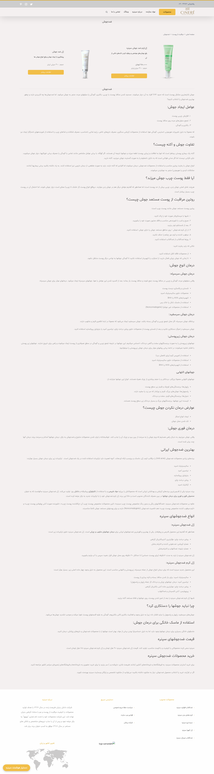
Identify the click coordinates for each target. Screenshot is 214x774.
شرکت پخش (128, 723)
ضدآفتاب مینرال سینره (184, 738)
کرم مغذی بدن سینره (185, 715)
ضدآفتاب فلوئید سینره (185, 707)
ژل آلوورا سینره (187, 730)
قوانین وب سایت (127, 715)
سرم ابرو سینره (187, 723)
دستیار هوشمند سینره (16, 767)
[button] (107, 12)
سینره (26, 717)
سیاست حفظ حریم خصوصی (123, 707)
